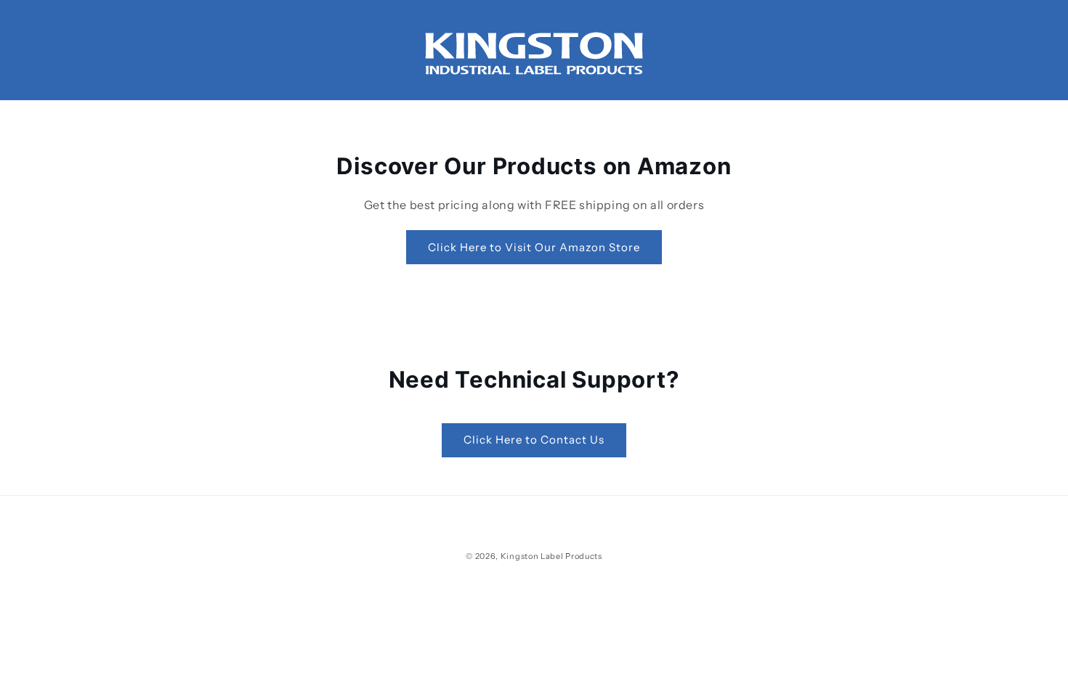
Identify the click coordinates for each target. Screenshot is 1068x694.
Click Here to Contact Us (534, 439)
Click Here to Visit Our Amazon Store (534, 247)
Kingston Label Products (551, 556)
